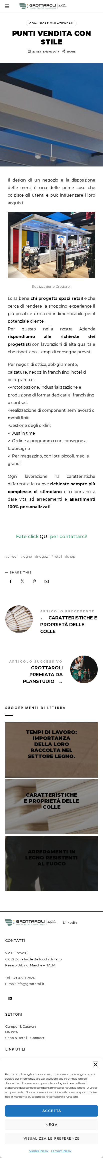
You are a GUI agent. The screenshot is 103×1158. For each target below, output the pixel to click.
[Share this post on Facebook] (10, 581)
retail (58, 556)
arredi (12, 556)
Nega (52, 1124)
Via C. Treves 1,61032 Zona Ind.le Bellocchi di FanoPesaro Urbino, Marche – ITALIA (33, 959)
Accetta (51, 1111)
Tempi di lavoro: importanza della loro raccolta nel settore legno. (51, 744)
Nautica (11, 1032)
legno (27, 556)
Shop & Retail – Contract (24, 1038)
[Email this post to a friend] (46, 581)
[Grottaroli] (43, 6)
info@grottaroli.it (30, 984)
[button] (95, 1064)
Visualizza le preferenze (52, 1138)
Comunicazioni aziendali (51, 23)
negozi (42, 556)
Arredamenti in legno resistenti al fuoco (51, 858)
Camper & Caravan (20, 1026)
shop (71, 556)
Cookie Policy (38, 1150)
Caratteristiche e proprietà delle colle (51, 622)
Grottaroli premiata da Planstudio (51, 673)
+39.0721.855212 (23, 978)
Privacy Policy (61, 1150)
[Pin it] (34, 581)
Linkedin (70, 922)
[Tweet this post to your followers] (22, 581)
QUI (44, 536)
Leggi (51, 766)
